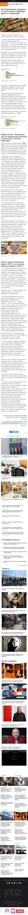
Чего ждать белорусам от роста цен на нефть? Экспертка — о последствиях (12, 506)
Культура (18, 810)
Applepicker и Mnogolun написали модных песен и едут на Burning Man (21, 838)
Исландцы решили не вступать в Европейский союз (15, 562)
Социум (3, 775)
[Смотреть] (2, 455)
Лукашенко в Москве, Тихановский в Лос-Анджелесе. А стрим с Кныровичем (12, 747)
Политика (18, 775)
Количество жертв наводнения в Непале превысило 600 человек (14, 767)
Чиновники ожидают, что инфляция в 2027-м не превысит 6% (13, 478)
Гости (4, 880)
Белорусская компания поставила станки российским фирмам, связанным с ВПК (6, 824)
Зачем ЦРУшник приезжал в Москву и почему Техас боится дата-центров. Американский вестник (13, 702)
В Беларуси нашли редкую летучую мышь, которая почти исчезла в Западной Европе (14, 548)
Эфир (24, 880)
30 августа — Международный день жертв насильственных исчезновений (20, 789)
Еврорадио (3, 16)
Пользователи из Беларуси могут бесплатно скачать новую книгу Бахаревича (13, 725)
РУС (15, 1)
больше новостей (23, 565)
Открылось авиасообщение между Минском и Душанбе (13, 589)
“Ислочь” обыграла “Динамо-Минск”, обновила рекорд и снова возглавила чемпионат (7, 872)
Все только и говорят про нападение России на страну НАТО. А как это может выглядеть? (13, 633)
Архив (15, 891)
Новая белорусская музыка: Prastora (19, 870)
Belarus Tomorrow (10, 880)
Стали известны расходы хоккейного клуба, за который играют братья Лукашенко (7, 857)
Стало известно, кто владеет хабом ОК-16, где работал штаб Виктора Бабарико (21, 805)
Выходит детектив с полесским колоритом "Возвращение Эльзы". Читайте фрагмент (12, 681)
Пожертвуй (17, 889)
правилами (20, 903)
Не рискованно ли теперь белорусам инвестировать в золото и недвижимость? (12, 528)
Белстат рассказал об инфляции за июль (13, 499)
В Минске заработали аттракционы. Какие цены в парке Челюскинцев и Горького (12, 511)
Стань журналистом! (9, 889)
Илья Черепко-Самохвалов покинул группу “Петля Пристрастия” (20, 857)
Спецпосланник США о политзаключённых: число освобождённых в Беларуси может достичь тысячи (21, 797)
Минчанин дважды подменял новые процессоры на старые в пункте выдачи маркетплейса (14, 557)
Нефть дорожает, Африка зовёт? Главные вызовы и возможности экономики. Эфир (13, 533)
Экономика (16, 16)
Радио (5, 891)
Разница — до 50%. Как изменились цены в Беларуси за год (12, 522)
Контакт (6, 894)
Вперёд (27, 911)
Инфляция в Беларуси (15, 436)
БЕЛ (12, 1)
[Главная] (15, 4)
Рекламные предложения (15, 894)
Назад (0, 911)
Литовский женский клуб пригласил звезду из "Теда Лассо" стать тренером (7, 865)
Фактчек (19, 880)
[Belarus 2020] (14, 911)
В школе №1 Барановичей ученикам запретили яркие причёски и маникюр (15, 543)
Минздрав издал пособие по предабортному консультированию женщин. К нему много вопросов (13, 655)
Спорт (3, 843)
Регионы (10, 891)
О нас (5, 896)
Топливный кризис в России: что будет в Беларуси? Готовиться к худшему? (12, 456)
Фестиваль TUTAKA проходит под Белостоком (19, 864)
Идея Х (15, 880)
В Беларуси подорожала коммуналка (11, 516)
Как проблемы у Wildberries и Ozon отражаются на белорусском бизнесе (6, 838)
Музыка (17, 843)
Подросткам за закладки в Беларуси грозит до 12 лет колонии (15, 552)
